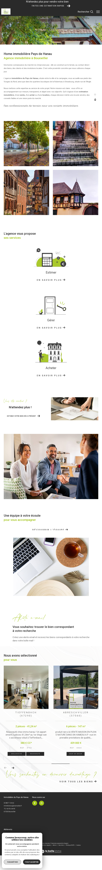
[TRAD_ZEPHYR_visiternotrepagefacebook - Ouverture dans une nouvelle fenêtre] (34, 803)
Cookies (78, 845)
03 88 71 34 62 (9, 803)
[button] (13, 767)
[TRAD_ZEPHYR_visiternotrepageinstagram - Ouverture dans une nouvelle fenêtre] (41, 803)
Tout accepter (31, 862)
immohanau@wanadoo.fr (13, 806)
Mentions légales (46, 845)
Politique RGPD (70, 845)
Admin (55, 845)
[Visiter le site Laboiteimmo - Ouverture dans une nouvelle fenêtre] (51, 849)
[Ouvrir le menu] (98, 11)
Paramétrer (12, 862)
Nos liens (61, 845)
